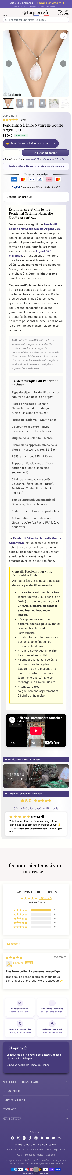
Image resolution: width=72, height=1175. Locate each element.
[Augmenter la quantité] (17, 152)
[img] (14, 957)
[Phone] (60, 1138)
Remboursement (15, 1149)
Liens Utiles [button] (12, 1091)
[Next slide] (68, 877)
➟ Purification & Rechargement (23, 759)
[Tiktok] (30, 1138)
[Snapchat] (42, 1138)
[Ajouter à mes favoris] (63, 35)
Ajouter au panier (45, 152)
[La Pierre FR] (36, 12)
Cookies (50, 1154)
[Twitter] (18, 1138)
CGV (19, 1154)
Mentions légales (34, 1154)
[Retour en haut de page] (36, 1169)
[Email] (54, 1138)
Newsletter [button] (12, 1118)
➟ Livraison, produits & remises (23, 793)
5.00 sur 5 (45, 898)
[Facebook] (12, 1138)
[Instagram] (24, 1138)
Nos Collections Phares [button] (21, 1082)
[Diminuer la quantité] (6, 152)
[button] (5, 12)
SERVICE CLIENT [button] (14, 1100)
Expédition (59, 1149)
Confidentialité (35, 1149)
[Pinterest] (36, 1138)
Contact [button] (9, 1109)
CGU (48, 1149)
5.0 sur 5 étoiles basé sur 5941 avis (36, 808)
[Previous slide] (4, 877)
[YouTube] (48, 1138)
